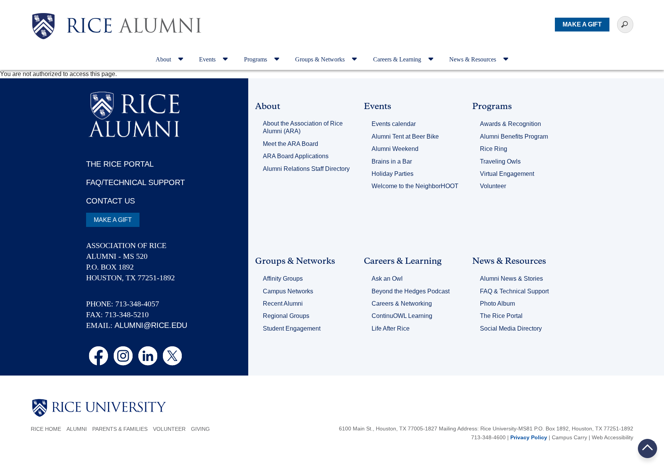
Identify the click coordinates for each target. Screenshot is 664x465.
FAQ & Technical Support (514, 291)
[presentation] (134, 13)
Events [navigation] (208, 59)
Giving (200, 429)
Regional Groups (286, 316)
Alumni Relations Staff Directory (306, 168)
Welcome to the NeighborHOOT (415, 186)
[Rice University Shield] (43, 26)
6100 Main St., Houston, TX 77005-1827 (388, 428)
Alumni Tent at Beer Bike (405, 136)
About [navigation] (164, 59)
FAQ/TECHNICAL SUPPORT (135, 182)
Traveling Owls (500, 161)
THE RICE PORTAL (120, 164)
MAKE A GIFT (582, 24)
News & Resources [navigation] (473, 59)
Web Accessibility (612, 437)
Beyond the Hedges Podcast (411, 291)
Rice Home (46, 429)
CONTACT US (110, 201)
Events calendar (394, 124)
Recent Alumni (283, 303)
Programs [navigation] (256, 59)
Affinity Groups (283, 278)
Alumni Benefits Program (514, 136)
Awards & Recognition (510, 124)
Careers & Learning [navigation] (398, 59)
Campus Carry (569, 437)
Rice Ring (493, 149)
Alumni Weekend (395, 149)
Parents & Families (120, 429)
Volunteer (493, 186)
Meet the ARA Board (290, 144)
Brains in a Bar (392, 161)
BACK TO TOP (648, 448)
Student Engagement (291, 328)
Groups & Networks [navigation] (320, 59)
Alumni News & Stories (511, 278)
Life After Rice (391, 328)
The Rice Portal (501, 316)
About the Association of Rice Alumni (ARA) (303, 127)
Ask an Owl (387, 278)
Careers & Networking (402, 303)
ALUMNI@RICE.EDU (151, 325)
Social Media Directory (511, 328)
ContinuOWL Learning (402, 316)
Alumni (76, 429)
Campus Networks (288, 291)
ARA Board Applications (296, 156)
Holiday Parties (392, 173)
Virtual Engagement (507, 173)
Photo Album (497, 303)
